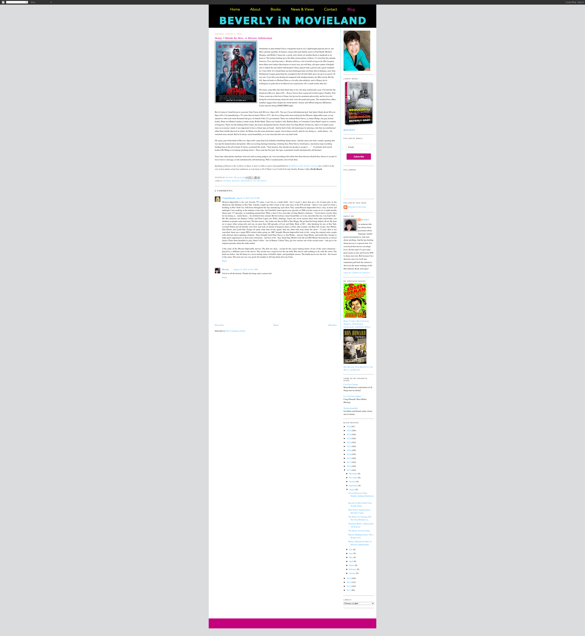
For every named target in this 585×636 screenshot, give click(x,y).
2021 (349, 446)
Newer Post (219, 325)
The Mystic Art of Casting (359, 530)
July (351, 549)
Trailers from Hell (351, 408)
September (353, 485)
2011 (349, 590)
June (351, 553)
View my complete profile (357, 273)
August (352, 489)
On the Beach (260, 181)
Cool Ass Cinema (351, 384)
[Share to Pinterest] (258, 177)
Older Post (332, 325)
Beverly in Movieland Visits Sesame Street (360, 504)
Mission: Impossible (242, 181)
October (352, 481)
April (351, 561)
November (353, 477)
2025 (349, 430)
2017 (349, 462)
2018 (349, 458)
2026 (349, 426)
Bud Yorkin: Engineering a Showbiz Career (359, 511)
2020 (349, 450)
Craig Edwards (228, 197)
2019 (349, 454)
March (352, 565)
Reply (224, 260)
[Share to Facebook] (255, 177)
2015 (349, 470)
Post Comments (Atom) (235, 330)
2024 (349, 434)
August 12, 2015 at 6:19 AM (248, 198)
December (353, 473)
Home (276, 325)
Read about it (349, 129)
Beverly (225, 269)
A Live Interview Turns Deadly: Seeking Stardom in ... (361, 496)
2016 (349, 466)
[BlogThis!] (250, 177)
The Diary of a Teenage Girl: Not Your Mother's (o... (360, 518)
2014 (349, 578)
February (353, 569)
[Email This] (247, 177)
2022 (349, 442)
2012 (349, 586)
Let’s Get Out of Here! (352, 396)
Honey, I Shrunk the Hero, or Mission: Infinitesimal (360, 543)
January (352, 573)
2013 (349, 582)
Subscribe (359, 156)
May (351, 557)
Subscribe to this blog (357, 207)
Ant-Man (227, 181)
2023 (349, 438)
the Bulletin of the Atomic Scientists (303, 165)
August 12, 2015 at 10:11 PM (246, 269)
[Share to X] (252, 177)
